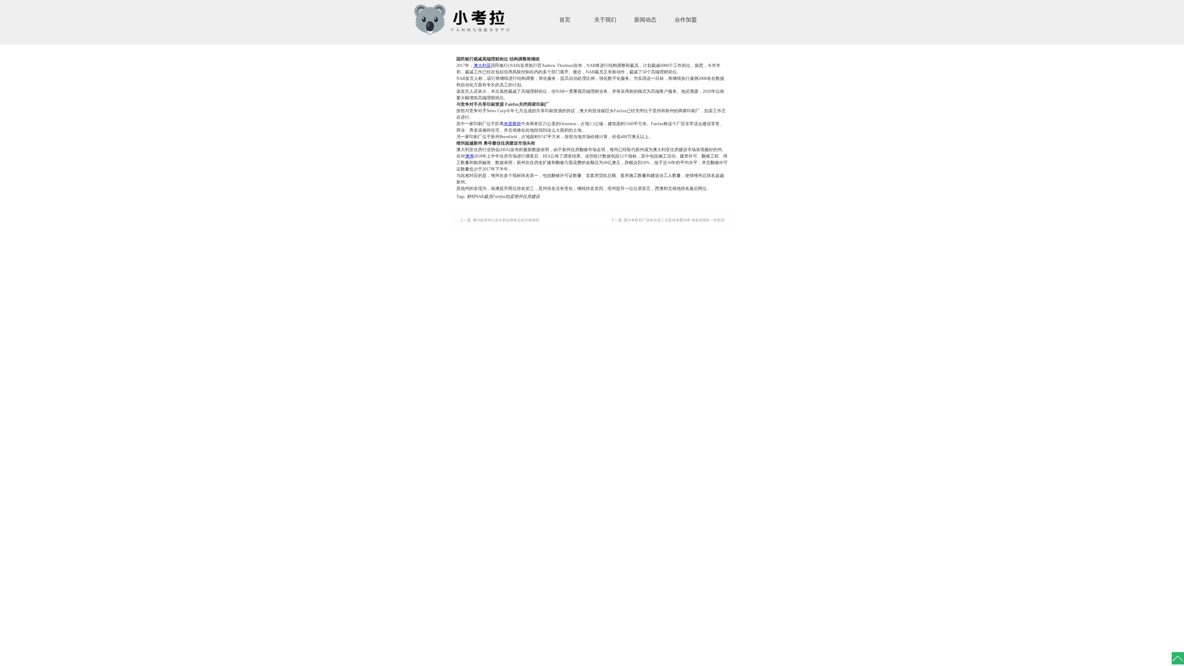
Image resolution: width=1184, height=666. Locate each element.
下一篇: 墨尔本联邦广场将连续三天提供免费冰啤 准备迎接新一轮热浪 (668, 220)
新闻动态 (645, 20)
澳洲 (469, 156)
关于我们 (605, 20)
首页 (564, 20)
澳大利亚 (482, 65)
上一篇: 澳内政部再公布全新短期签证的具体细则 (499, 220)
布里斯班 (512, 123)
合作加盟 (686, 20)
